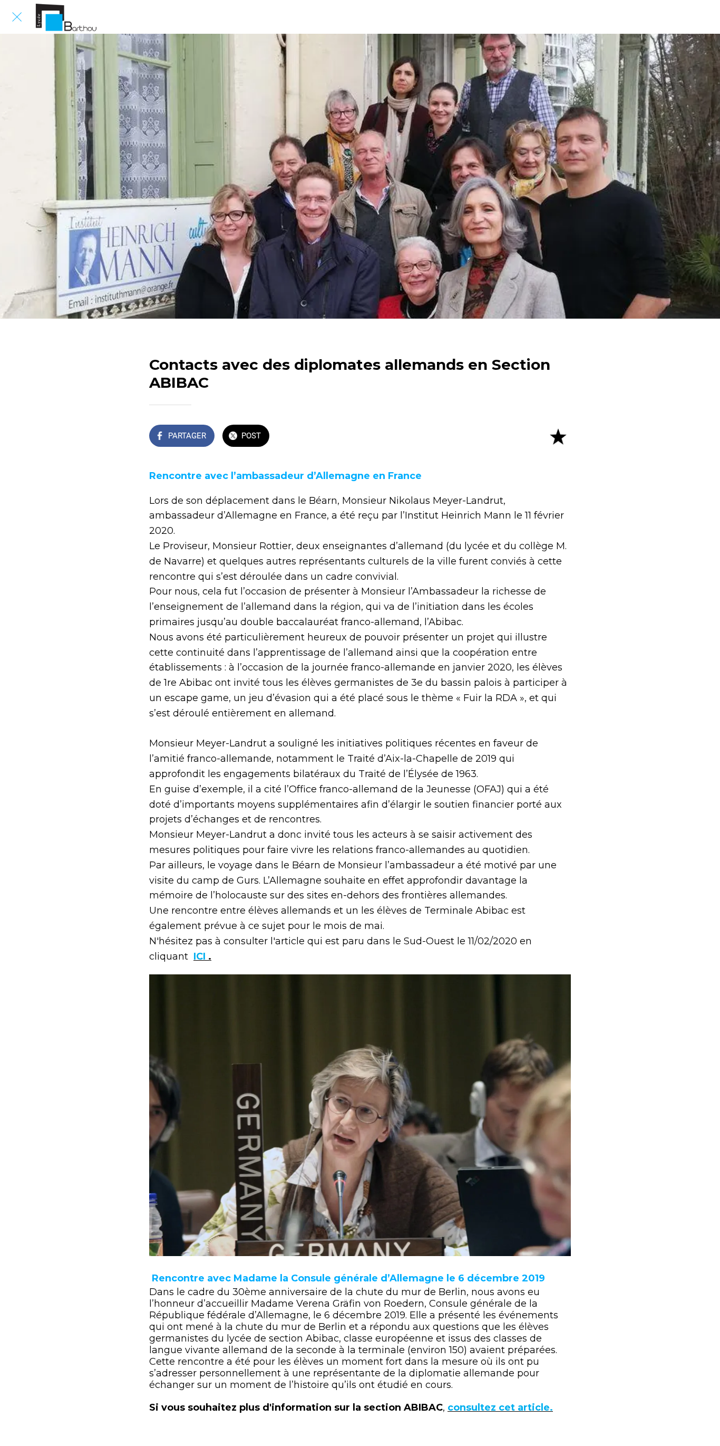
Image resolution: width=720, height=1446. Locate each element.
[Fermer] (17, 17)
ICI (200, 956)
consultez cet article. (500, 1407)
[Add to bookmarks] (558, 436)
